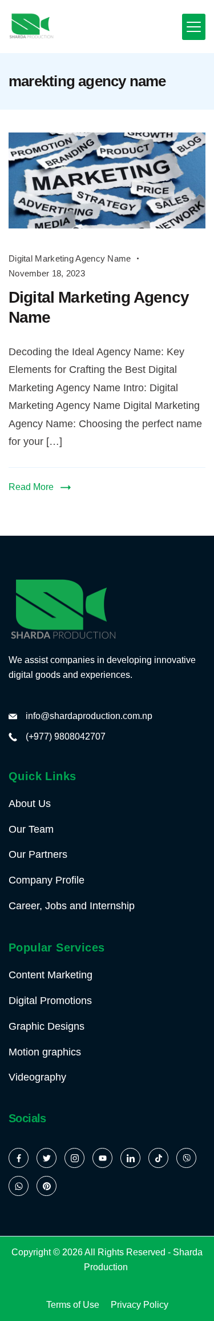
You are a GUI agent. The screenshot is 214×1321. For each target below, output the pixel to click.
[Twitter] (46, 1158)
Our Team (31, 829)
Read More (31, 487)
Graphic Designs (46, 1026)
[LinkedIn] (130, 1158)
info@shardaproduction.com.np (89, 716)
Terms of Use (72, 1305)
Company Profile (46, 880)
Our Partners (38, 854)
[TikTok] (158, 1158)
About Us (30, 803)
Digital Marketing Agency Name (70, 258)
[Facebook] (19, 1158)
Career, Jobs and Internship (72, 906)
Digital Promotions (50, 1000)
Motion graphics (45, 1052)
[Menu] (193, 27)
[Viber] (186, 1158)
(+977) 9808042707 (66, 736)
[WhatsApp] (19, 1186)
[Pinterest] (46, 1186)
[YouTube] (102, 1158)
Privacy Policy (139, 1305)
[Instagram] (74, 1158)
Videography (37, 1077)
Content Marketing (50, 975)
